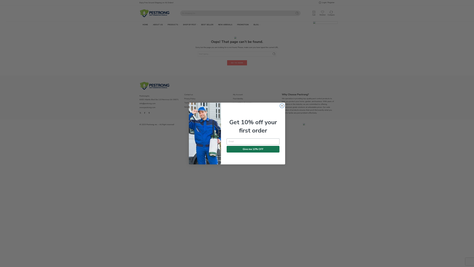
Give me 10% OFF (253, 149)
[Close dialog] (282, 106)
